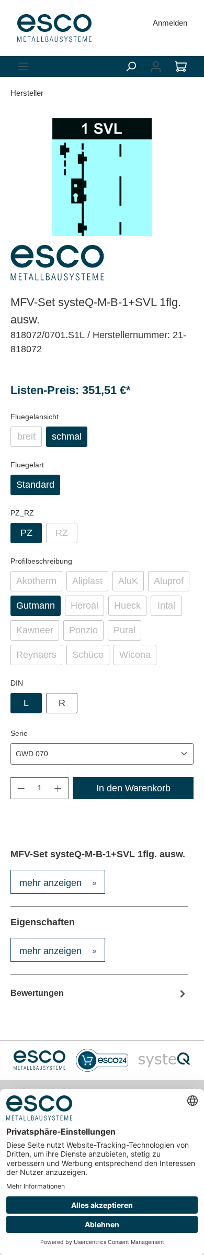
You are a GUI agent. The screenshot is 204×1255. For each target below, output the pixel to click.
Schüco (90, 657)
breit (29, 439)
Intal (169, 608)
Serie (19, 733)
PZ (26, 533)
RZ (66, 535)
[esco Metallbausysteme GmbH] (57, 262)
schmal (67, 436)
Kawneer (37, 633)
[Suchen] (130, 66)
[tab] (57, 882)
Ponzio (86, 633)
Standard (35, 484)
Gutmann (35, 605)
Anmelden (170, 22)
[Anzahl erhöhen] (58, 788)
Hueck (130, 608)
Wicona (137, 657)
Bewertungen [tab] (37, 993)
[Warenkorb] (181, 66)
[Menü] (23, 66)
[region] (102, 177)
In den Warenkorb (133, 788)
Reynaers (39, 657)
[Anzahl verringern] (20, 788)
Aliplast (90, 583)
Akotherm (39, 583)
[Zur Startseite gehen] (54, 28)
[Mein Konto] (155, 66)
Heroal (87, 608)
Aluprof (171, 583)
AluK (131, 583)
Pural (127, 633)
